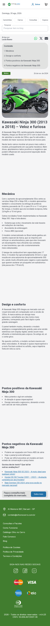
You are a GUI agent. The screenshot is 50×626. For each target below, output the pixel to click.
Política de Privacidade (13, 552)
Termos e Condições (12, 556)
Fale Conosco (9, 536)
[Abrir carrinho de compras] (46, 4)
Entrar (37, 4)
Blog (5, 541)
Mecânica (10, 51)
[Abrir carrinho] (3, 4)
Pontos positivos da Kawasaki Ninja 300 (23, 61)
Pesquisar (7, 25)
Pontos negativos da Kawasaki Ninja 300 (23, 65)
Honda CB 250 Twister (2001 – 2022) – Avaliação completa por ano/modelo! (24, 478)
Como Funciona (10, 528)
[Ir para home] (14, 4)
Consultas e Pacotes (12, 523)
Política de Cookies (11, 547)
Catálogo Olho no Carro (14, 532)
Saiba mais (38, 494)
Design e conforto (13, 56)
